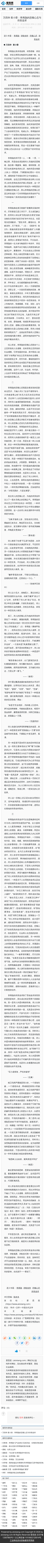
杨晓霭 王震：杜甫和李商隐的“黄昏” (15, 1469)
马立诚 (24, 1492)
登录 (21, 1417)
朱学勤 (4, 1523)
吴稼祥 (34, 1517)
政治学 (29, 9)
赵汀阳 (24, 1495)
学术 (12, 1307)
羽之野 (4, 1526)
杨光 (34, 1526)
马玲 (24, 1504)
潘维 (14, 1523)
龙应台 (34, 1483)
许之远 (4, 1520)
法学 (11, 9)
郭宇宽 (14, 1492)
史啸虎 (24, 1507)
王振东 (34, 1504)
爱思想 (8, 3)
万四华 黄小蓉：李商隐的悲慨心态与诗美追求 (19, 1432)
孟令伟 (24, 1510)
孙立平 (24, 1526)
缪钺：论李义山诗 (8, 1449)
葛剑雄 (14, 1517)
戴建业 (34, 1495)
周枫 (4, 1513)
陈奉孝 (4, 1504)
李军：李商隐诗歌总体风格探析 (13, 1473)
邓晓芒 (24, 1501)
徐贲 (4, 1492)
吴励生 (34, 1520)
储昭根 (24, 1517)
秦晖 (4, 1483)
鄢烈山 (24, 1486)
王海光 (34, 1498)
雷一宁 (34, 1510)
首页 (4, 9)
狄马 (4, 1507)
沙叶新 (34, 1513)
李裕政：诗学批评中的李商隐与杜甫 (15, 1466)
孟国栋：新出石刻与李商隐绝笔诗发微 (16, 1446)
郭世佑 (14, 1504)
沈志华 (4, 1495)
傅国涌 (34, 1486)
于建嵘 (24, 1489)
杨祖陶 (34, 1492)
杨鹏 (14, 1501)
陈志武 (34, 1489)
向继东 (14, 1495)
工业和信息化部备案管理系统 (22, 1540)
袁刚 (14, 1520)
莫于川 (34, 1523)
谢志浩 (14, 1526)
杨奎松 (24, 1498)
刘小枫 (14, 1510)
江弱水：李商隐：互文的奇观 (13, 1459)
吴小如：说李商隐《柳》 (11, 1456)
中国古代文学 (27, 1307)
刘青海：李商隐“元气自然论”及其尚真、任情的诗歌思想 (22, 1443)
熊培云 (34, 1507)
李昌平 (4, 1498)
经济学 (19, 9)
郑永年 (24, 1483)
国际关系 (39, 9)
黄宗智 (14, 1489)
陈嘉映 (4, 1489)
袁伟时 (14, 1507)
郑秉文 (24, 1523)
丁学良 (4, 1486)
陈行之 (14, 1483)
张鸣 (14, 1498)
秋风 (4, 1510)
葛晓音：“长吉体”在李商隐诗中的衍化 (16, 1453)
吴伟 (24, 1513)
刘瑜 (4, 1517)
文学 (18, 1307)
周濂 (4, 1501)
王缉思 (34, 1501)
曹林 (14, 1486)
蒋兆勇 (14, 1513)
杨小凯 (24, 1520)
